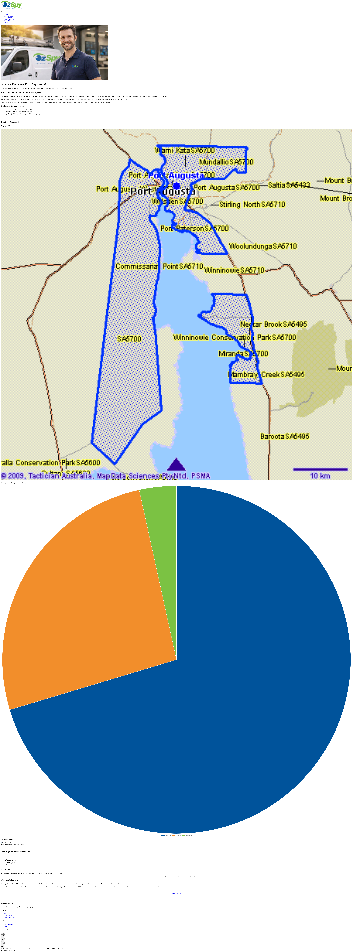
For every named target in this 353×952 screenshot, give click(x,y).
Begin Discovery (9, 21)
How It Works (8, 16)
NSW (2, 935)
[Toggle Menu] (1, 11)
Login (6, 22)
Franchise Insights (9, 19)
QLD (2, 939)
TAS (2, 943)
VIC (2, 945)
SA (2, 941)
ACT (2, 933)
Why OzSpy (8, 17)
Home (6, 14)
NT (2, 937)
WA (2, 947)
